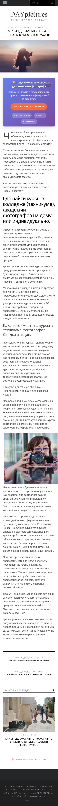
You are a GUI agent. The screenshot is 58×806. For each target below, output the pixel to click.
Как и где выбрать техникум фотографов (29, 658)
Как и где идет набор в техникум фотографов (29, 673)
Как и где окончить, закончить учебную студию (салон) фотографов (29, 741)
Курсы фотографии (19, 27)
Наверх (28, 800)
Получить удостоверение (29, 106)
